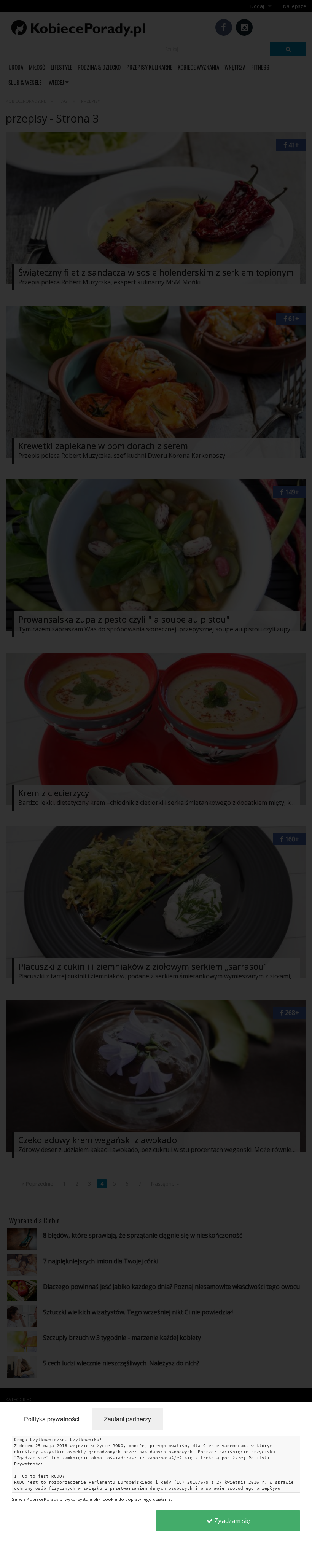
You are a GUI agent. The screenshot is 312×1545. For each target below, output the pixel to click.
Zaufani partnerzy (127, 1418)
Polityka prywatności (52, 1418)
